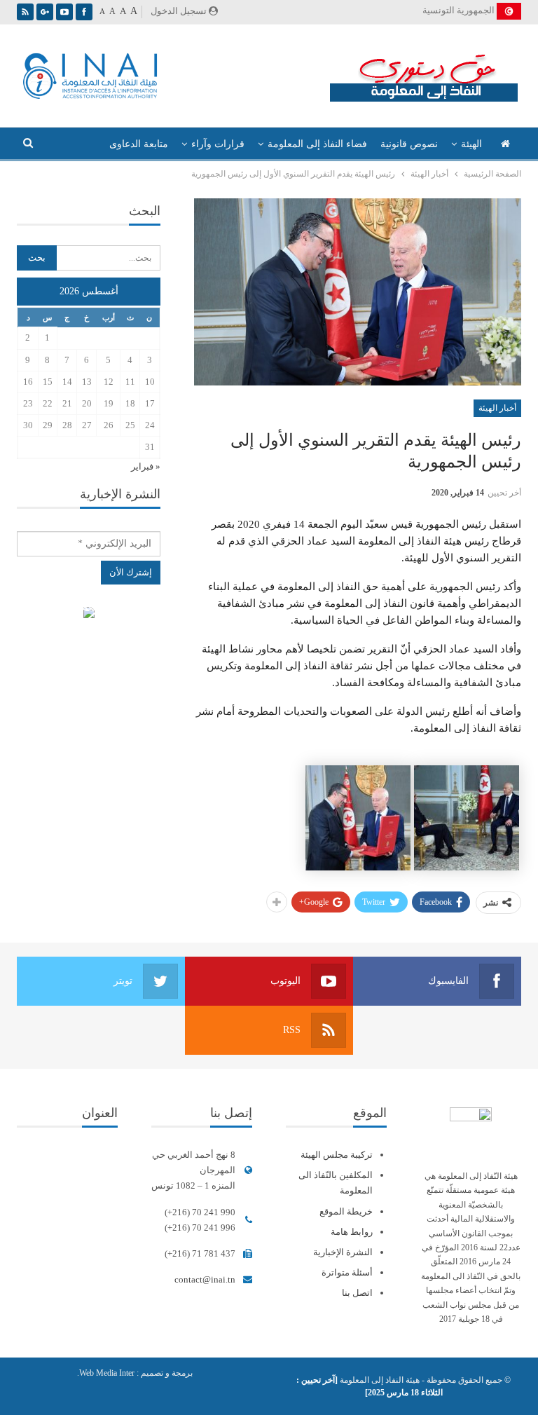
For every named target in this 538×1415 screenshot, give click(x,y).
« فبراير (145, 466)
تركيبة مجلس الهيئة (337, 1154)
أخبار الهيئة (497, 408)
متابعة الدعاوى (138, 144)
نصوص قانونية (409, 144)
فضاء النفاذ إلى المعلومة (317, 144)
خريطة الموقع (346, 1211)
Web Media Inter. (105, 1373)
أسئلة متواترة (347, 1272)
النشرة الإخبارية (343, 1252)
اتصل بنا (357, 1292)
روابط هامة (352, 1231)
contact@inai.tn (204, 1279)
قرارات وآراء (217, 144)
